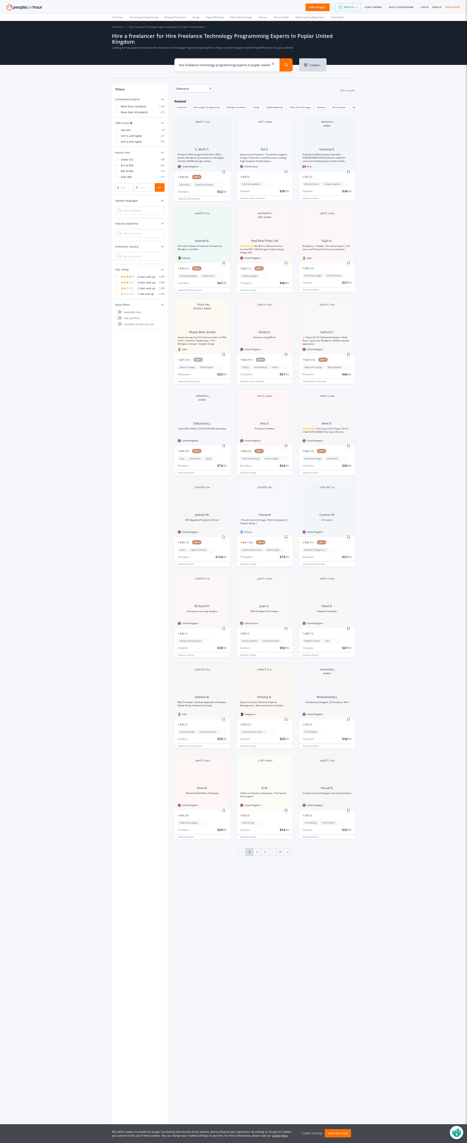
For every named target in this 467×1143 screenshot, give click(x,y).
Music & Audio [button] (339, 107)
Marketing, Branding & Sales (309, 17)
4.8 (309, 633)
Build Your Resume (401, 7)
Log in (425, 7)
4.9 (309, 268)
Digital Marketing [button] (275, 107)
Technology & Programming (144, 17)
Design (196, 17)
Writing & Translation (175, 17)
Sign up (436, 7)
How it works (373, 7)
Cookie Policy (280, 1135)
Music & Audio (281, 17)
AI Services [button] (182, 107)
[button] (348, 7)
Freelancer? (452, 7)
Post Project (317, 7)
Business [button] (321, 107)
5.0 (184, 177)
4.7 (308, 176)
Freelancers (118, 26)
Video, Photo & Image (241, 17)
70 (280, 851)
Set (159, 187)
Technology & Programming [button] (207, 107)
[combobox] (224, 64)
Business (263, 17)
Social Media (337, 17)
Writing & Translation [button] (236, 107)
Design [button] (256, 107)
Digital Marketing (215, 17)
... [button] (219, 185)
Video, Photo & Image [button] (300, 107)
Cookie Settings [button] (312, 1133)
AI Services (117, 17)
